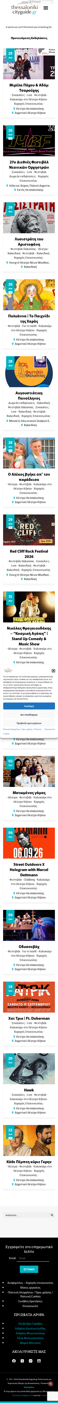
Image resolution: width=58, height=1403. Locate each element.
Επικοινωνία (50, 729)
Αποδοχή (29, 706)
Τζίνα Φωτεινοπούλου (30, 1338)
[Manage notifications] (50, 1383)
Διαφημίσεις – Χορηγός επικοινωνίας (30, 1282)
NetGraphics (29, 1387)
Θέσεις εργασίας (30, 1287)
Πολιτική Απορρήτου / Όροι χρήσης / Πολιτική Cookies (30, 1294)
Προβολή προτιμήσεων (29, 723)
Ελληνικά (36, 2)
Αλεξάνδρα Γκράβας (30, 1323)
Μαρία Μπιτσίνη (30, 1343)
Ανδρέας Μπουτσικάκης (30, 1333)
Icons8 (43, 1395)
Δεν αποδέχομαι (29, 714)
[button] (53, 670)
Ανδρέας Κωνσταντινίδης (30, 1328)
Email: (13, 1258)
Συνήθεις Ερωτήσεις (30, 1301)
